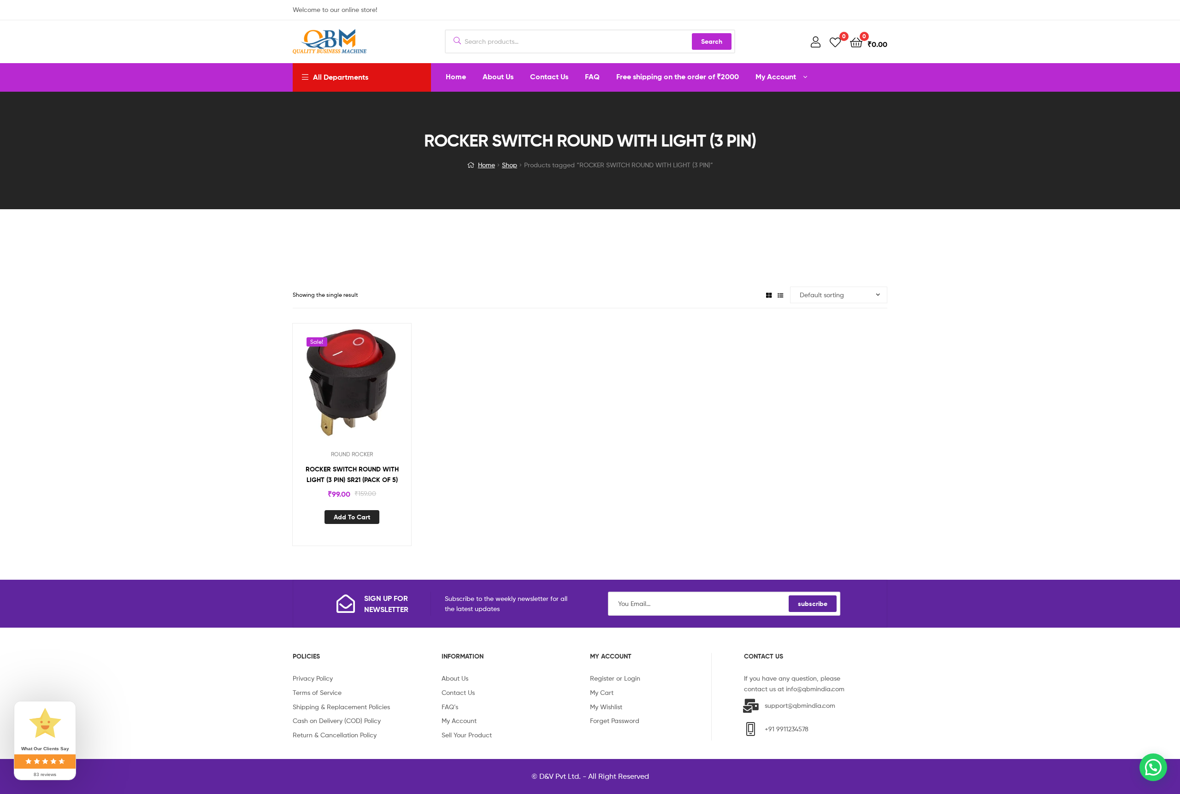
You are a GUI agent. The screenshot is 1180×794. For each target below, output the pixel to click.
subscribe (812, 604)
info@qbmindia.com (815, 689)
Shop (509, 165)
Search (711, 41)
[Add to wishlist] (340, 388)
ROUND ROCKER (352, 454)
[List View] (780, 294)
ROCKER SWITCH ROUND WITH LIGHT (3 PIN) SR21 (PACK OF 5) (352, 474)
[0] (835, 42)
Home (486, 165)
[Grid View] (769, 294)
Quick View (363, 388)
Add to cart (352, 517)
